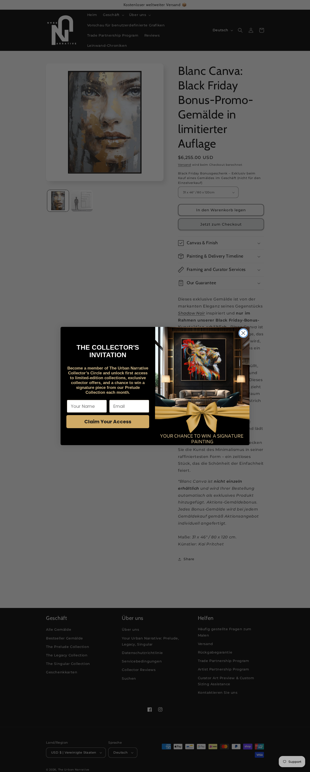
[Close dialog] (243, 333)
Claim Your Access (107, 421)
